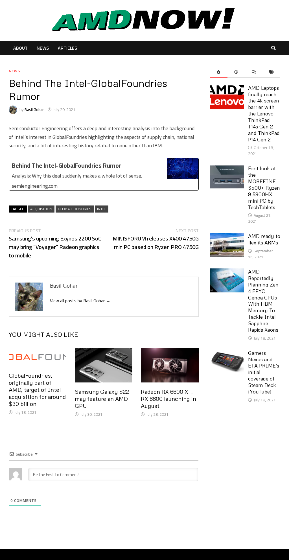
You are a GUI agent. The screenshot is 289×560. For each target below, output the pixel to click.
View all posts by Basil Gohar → (80, 300)
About (20, 48)
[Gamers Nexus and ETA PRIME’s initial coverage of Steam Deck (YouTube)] (227, 353)
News (43, 48)
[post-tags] (271, 72)
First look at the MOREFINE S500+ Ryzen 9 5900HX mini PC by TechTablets (264, 187)
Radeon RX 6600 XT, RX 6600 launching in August (168, 398)
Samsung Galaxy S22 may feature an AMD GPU (102, 398)
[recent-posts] (236, 72)
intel (101, 209)
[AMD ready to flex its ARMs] (227, 236)
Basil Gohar (34, 109)
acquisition (41, 209)
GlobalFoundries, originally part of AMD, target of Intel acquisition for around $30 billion (37, 389)
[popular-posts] (218, 72)
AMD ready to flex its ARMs (264, 239)
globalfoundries (74, 209)
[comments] (254, 72)
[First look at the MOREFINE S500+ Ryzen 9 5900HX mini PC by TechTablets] (227, 169)
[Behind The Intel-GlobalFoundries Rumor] (103, 174)
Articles (67, 48)
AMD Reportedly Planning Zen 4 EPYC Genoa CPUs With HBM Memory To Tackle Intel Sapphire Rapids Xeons (263, 300)
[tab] (218, 72)
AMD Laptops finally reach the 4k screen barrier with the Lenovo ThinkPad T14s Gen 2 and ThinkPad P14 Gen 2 (264, 114)
